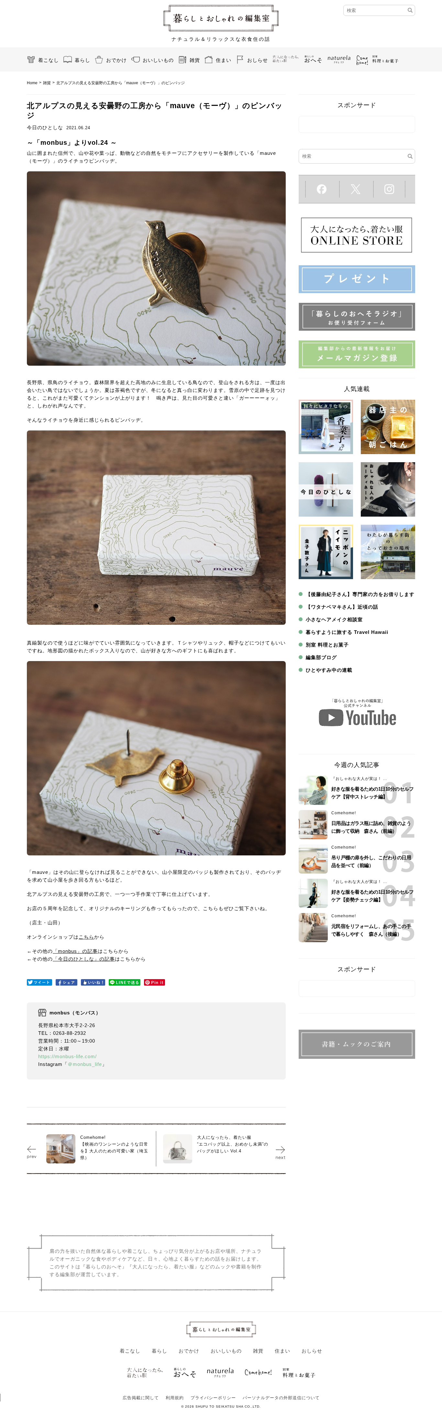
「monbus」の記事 (75, 951)
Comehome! (343, 813)
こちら (86, 937)
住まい (223, 60)
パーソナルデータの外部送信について (281, 1397)
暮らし (82, 60)
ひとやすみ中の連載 (329, 670)
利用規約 (175, 1397)
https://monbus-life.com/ (67, 1056)
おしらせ (257, 60)
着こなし (48, 60)
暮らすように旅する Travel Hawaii (347, 632)
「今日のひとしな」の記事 (84, 959)
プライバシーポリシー (213, 1397)
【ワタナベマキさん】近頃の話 (342, 607)
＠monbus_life (85, 1064)
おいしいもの (158, 60)
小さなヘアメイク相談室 (334, 619)
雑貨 (195, 60)
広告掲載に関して (141, 1397)
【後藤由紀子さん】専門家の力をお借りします (360, 594)
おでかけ (116, 60)
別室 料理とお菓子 (327, 644)
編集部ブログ (321, 657)
